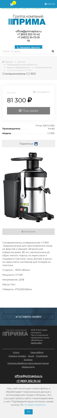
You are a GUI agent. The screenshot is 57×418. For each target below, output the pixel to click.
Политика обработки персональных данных (28, 363)
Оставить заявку (29, 316)
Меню (51, 4)
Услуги (16, 352)
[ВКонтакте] (36, 143)
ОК (28, 411)
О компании (42, 356)
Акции (31, 356)
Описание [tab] (29, 231)
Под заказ (29, 110)
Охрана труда (28, 367)
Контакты (28, 359)
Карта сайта (36, 343)
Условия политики (35, 404)
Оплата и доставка (17, 356)
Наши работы (37, 352)
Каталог (25, 352)
